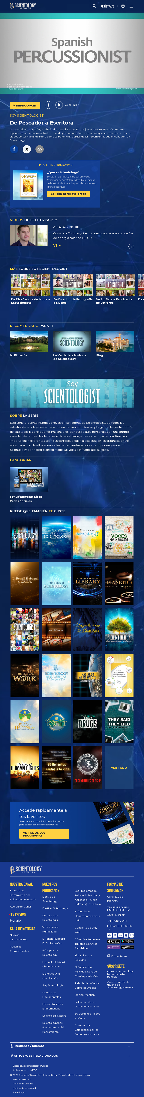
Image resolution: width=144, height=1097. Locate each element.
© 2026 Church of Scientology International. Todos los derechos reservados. (50, 1075)
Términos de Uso (21, 1079)
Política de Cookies (23, 1083)
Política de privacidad (24, 1087)
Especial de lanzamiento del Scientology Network (23, 895)
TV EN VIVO (18, 914)
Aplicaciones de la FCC (25, 1070)
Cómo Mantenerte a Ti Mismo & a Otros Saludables (87, 944)
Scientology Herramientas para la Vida (87, 916)
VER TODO (119, 767)
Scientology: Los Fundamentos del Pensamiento (53, 1027)
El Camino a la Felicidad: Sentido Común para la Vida (86, 972)
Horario (15, 920)
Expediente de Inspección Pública (30, 1065)
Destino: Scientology (55, 908)
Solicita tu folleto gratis (68, 194)
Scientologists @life (54, 1015)
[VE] (56, 583)
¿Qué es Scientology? (63, 172)
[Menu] (131, 6)
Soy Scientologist (53, 985)
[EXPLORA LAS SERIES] (24, 537)
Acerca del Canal (20, 906)
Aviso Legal (19, 1092)
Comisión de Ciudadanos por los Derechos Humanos (87, 1030)
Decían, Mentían (85, 994)
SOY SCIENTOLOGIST (27, 115)
